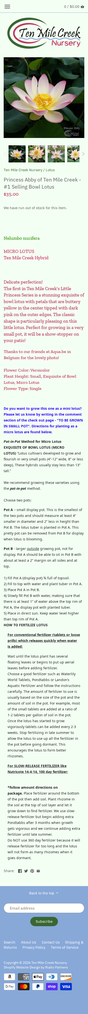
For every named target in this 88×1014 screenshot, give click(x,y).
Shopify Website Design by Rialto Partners (36, 967)
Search (9, 942)
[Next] (83, 154)
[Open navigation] (7, 6)
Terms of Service (64, 947)
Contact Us (51, 942)
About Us (28, 942)
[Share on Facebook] (20, 870)
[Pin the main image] (32, 870)
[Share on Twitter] (26, 870)
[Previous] (5, 154)
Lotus (50, 170)
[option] (17, 153)
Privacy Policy (33, 947)
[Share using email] (38, 870)
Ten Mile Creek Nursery (23, 170)
